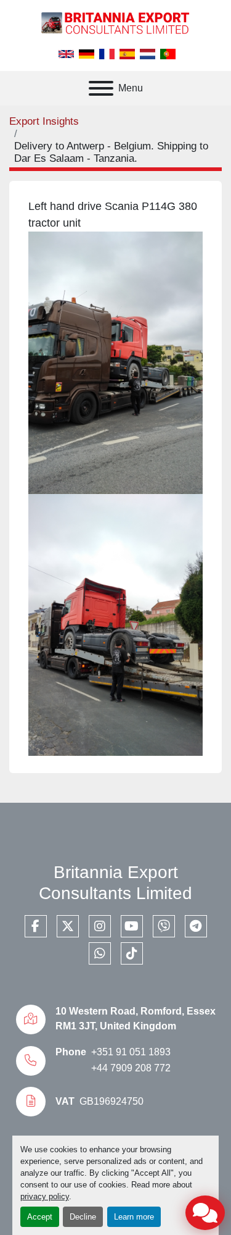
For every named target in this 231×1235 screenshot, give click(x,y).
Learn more (134, 1216)
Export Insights (44, 121)
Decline (83, 1216)
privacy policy (44, 1196)
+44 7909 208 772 (131, 1068)
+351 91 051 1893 (131, 1052)
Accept (39, 1216)
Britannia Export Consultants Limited (115, 883)
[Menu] (101, 88)
